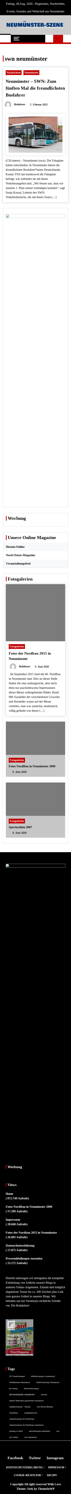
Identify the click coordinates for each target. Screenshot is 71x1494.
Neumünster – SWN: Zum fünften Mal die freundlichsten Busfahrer (35, 88)
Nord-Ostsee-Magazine (20, 555)
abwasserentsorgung (31, 1388)
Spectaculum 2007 (20, 827)
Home (9, 1193)
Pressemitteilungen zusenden (24, 1258)
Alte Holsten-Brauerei (45, 1406)
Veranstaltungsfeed (18, 563)
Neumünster (31, 72)
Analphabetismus (30, 1412)
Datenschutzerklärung (20, 1245)
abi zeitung (13, 1388)
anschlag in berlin (16, 1431)
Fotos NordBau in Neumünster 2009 (32, 766)
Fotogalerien (17, 646)
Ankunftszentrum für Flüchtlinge (21, 1418)
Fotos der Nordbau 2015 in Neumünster (31, 1232)
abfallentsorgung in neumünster (43, 1376)
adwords (44, 1394)
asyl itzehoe (13, 1437)
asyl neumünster (30, 1437)
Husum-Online (15, 546)
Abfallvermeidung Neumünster (47, 1382)
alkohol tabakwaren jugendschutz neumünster (26, 1400)
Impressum (13, 1219)
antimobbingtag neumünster (39, 1431)
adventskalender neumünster (22, 1394)
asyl (57, 1431)
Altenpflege (13, 1412)
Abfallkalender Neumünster (19, 1382)
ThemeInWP (46, 1488)
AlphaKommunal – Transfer (19, 1406)
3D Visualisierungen (17, 1376)
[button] (49, 38)
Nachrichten (14, 72)
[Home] (5, 38)
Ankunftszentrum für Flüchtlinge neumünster (26, 1425)
